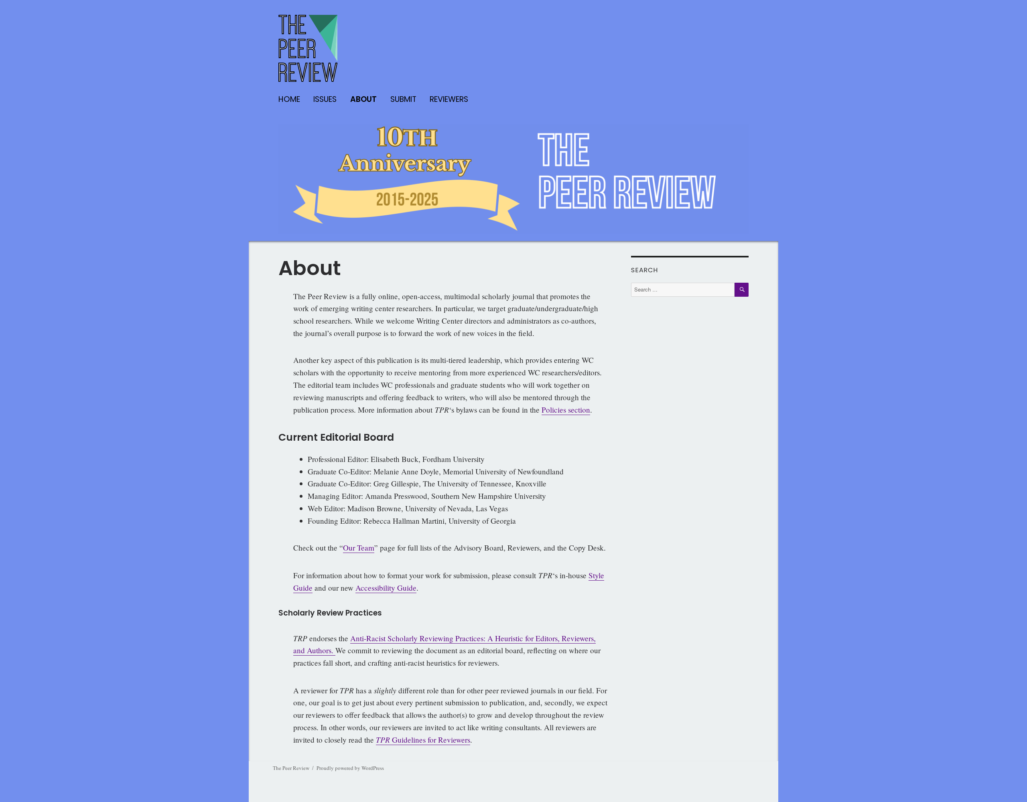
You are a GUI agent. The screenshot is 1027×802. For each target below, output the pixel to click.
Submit (403, 99)
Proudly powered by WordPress (350, 768)
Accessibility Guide (385, 588)
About (363, 99)
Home (289, 99)
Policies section (566, 410)
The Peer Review (291, 768)
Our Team (358, 548)
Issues (325, 99)
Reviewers (449, 99)
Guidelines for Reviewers (423, 740)
